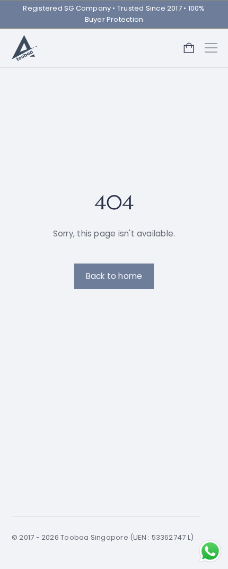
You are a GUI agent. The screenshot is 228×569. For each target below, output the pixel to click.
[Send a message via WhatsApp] (210, 551)
